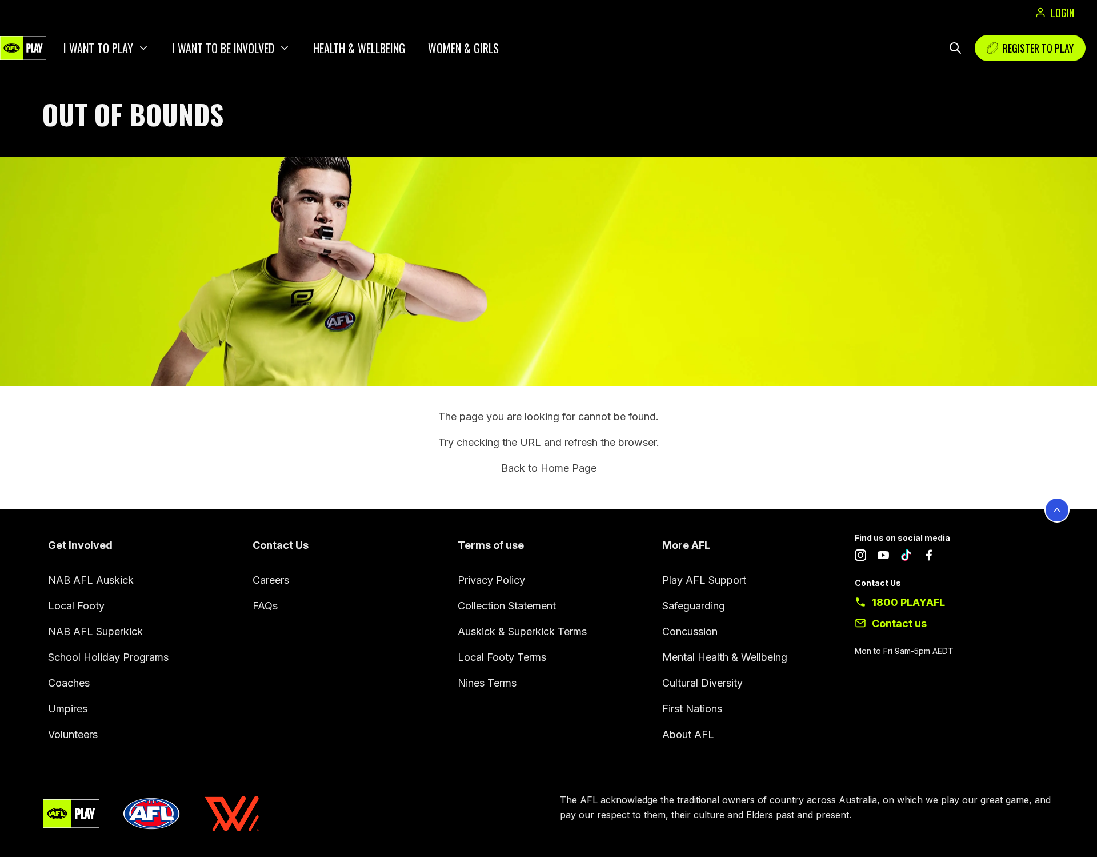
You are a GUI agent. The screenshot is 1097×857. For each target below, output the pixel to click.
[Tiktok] (906, 557)
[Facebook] (929, 557)
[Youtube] (883, 557)
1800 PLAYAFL (908, 602)
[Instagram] (860, 557)
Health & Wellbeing (359, 48)
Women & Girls (463, 48)
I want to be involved (223, 48)
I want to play (98, 48)
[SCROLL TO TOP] (1057, 510)
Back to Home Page (548, 468)
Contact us (899, 623)
